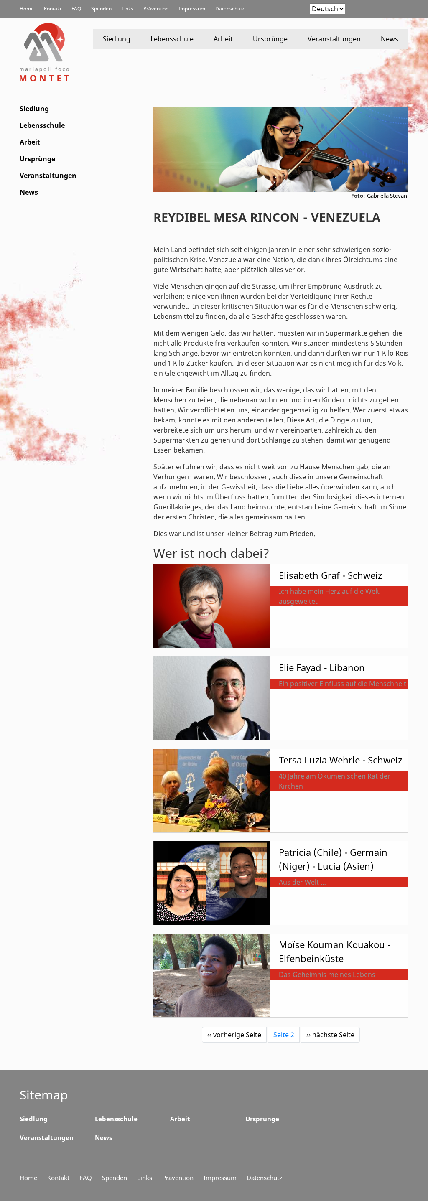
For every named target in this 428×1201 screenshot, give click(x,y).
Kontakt (52, 8)
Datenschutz (230, 8)
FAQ (76, 8)
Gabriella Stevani (387, 195)
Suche (395, 9)
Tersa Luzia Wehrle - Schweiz (340, 759)
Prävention (155, 8)
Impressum (191, 8)
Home (27, 8)
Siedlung (116, 38)
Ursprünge (270, 38)
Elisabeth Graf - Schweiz (330, 575)
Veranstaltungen (334, 38)
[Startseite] (46, 52)
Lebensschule (172, 38)
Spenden (101, 8)
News (389, 38)
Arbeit (223, 38)
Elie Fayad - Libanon (322, 667)
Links (127, 8)
